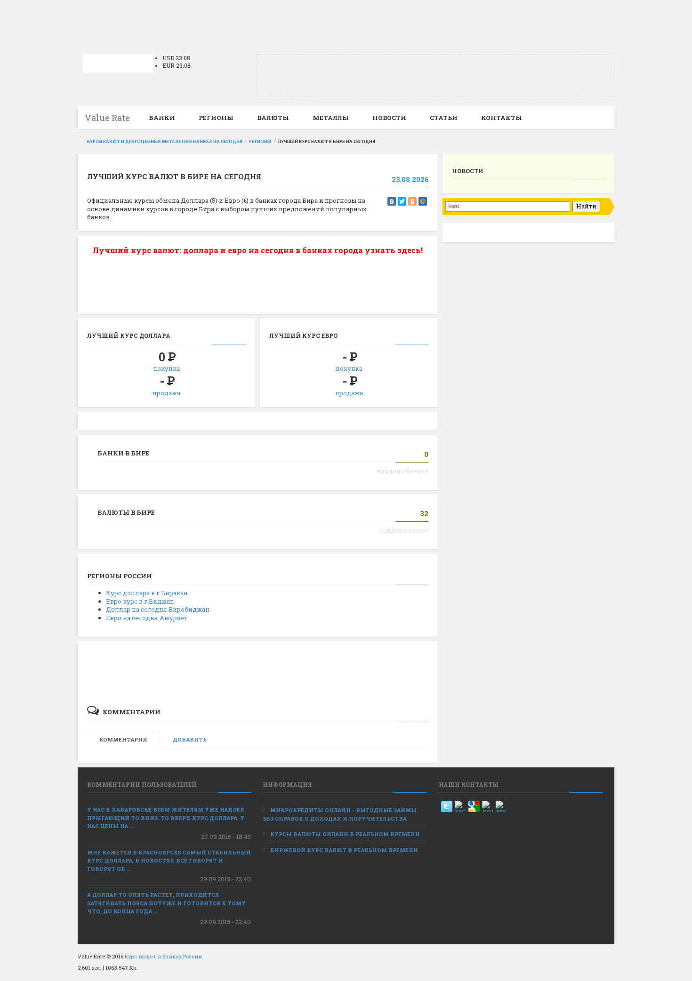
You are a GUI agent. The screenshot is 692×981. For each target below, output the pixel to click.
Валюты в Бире (126, 512)
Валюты (273, 117)
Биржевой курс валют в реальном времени (344, 849)
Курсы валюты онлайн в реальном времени (345, 833)
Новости (389, 117)
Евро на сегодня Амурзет (146, 618)
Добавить (190, 739)
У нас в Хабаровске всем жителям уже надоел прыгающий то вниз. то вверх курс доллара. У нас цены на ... (165, 817)
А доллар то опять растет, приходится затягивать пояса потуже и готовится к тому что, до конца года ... (166, 903)
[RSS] (501, 806)
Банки (162, 117)
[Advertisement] (346, 21)
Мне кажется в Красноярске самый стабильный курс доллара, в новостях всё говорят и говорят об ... (169, 860)
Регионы (216, 117)
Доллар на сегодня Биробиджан (157, 609)
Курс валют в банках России (163, 956)
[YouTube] (487, 806)
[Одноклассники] (412, 201)
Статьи (444, 117)
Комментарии (123, 739)
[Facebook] (460, 806)
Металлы (331, 117)
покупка (166, 368)
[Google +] (474, 806)
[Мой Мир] (422, 201)
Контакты (501, 117)
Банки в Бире (123, 453)
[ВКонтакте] (391, 201)
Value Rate (107, 117)
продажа (166, 393)
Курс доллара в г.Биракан (147, 593)
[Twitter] (402, 201)
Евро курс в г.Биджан (140, 601)
